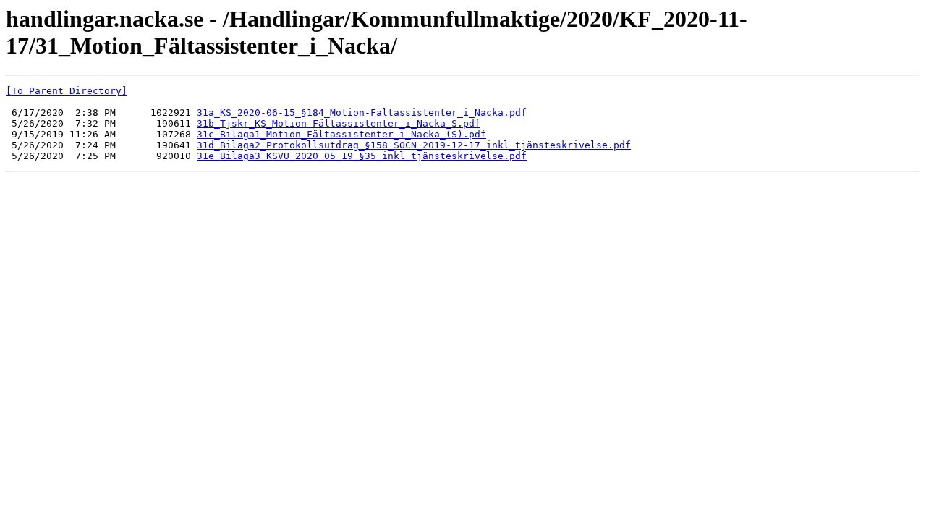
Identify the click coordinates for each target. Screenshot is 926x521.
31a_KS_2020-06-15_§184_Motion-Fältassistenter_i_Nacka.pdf (362, 112)
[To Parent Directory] (66, 90)
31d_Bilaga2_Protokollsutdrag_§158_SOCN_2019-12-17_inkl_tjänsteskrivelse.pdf (414, 145)
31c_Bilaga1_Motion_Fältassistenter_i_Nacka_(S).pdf (341, 134)
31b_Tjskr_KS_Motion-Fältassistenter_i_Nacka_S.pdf (338, 123)
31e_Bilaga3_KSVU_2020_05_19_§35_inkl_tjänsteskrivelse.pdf (362, 156)
